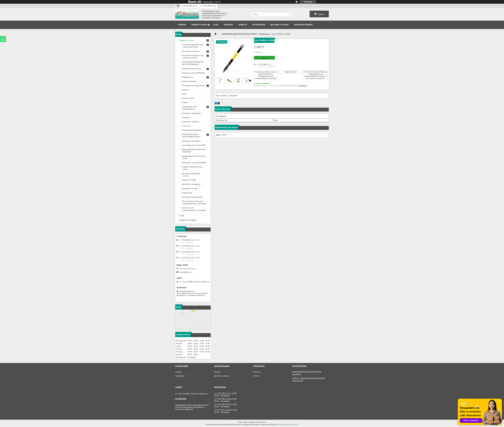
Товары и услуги (199, 25)
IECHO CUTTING (189, 180)
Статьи (256, 376)
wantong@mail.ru (185, 272)
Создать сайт (208, 2)
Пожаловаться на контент (288, 424)
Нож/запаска (264, 34)
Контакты (228, 25)
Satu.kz (263, 422)
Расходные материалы (191, 141)
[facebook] (216, 104)
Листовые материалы (191, 51)
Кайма (184, 102)
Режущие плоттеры (190, 188)
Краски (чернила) (189, 81)
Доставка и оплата (279, 25)
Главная (182, 25)
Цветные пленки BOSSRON (193, 73)
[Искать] (289, 14)
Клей (184, 94)
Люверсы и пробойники (191, 113)
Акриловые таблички (190, 122)
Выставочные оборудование (193, 85)
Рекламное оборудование (192, 197)
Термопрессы (187, 77)
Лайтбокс (186, 117)
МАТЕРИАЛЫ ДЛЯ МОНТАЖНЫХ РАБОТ (239, 34)
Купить (264, 58)
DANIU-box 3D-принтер (191, 184)
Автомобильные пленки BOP (193, 145)
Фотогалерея (258, 25)
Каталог (217, 372)
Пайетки (185, 90)
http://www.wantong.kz (187, 269)
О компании (180, 376)
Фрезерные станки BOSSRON (194, 163)
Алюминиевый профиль (191, 130)
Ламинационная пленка (191, 69)
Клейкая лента (188, 98)
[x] (218, 104)
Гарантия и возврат (303, 25)
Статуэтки (186, 126)
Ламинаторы (187, 193)
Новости (242, 25)
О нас (216, 25)
